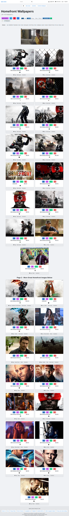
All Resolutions (46, 18)
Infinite (29, 18)
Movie (48, 244)
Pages (33, 18)
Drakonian (23, 72)
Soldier (45, 305)
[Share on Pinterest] (14, 18)
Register (66, 1)
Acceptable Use (28, 511)
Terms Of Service (20, 511)
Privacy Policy (12, 511)
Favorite (5, 18)
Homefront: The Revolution (16, 305)
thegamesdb (52, 185)
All (2, 20)
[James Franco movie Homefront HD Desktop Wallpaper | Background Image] (20, 353)
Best (37, 18)
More (40, 18)
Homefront (34, 5)
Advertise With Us (40, 511)
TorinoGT (52, 72)
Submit (52, 1)
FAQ (8, 511)
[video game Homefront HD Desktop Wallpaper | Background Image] (20, 122)
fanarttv (52, 242)
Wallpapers (7, 20)
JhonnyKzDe (52, 100)
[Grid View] (22, 18)
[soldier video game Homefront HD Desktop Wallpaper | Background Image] (20, 325)
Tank (47, 362)
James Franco (17, 362)
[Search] (32, 2)
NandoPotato (23, 331)
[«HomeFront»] (49, 94)
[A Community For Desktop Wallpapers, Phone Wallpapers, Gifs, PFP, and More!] (23, 5)
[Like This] (51, 412)
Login (62, 1)
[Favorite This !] (47, 97)
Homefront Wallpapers (42, 5)
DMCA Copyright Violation (50, 511)
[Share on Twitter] (10, 18)
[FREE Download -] (43, 97)
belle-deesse (23, 387)
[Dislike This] (55, 97)
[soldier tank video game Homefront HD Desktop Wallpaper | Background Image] (49, 353)
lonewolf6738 (23, 157)
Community (58, 1)
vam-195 (23, 185)
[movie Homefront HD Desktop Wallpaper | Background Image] (49, 236)
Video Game (28, 5)
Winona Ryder (46, 333)
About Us (4, 511)
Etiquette (34, 511)
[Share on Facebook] (18, 18)
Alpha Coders (3, 1)
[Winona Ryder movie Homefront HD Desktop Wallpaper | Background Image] (49, 325)
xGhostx (23, 100)
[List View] (25, 18)
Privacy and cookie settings (62, 511)
